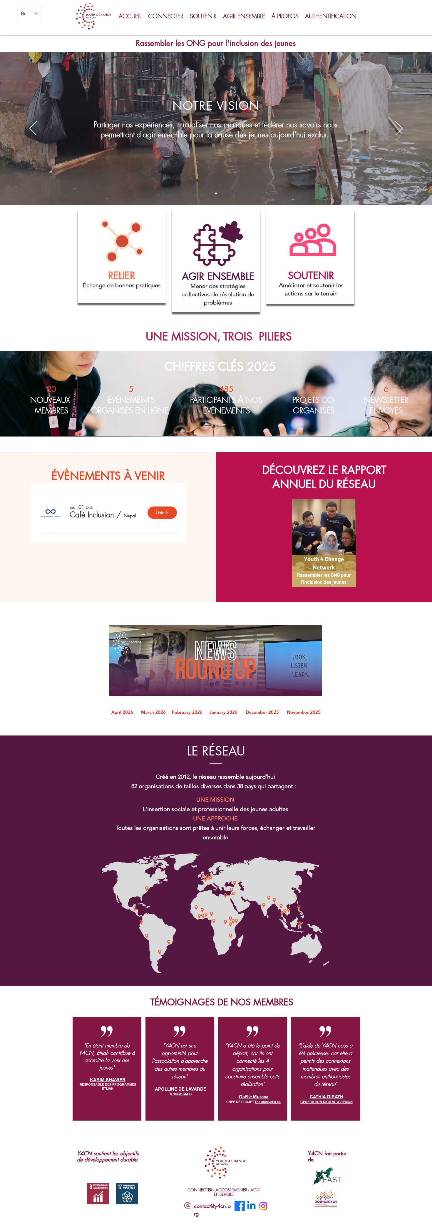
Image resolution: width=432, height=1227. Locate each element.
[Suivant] (399, 128)
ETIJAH (107, 1088)
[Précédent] (33, 128)
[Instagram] (263, 1206)
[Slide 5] (221, 193)
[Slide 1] (211, 193)
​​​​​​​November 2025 (304, 712)
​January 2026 (223, 712)
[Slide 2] (216, 193)
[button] (166, 16)
